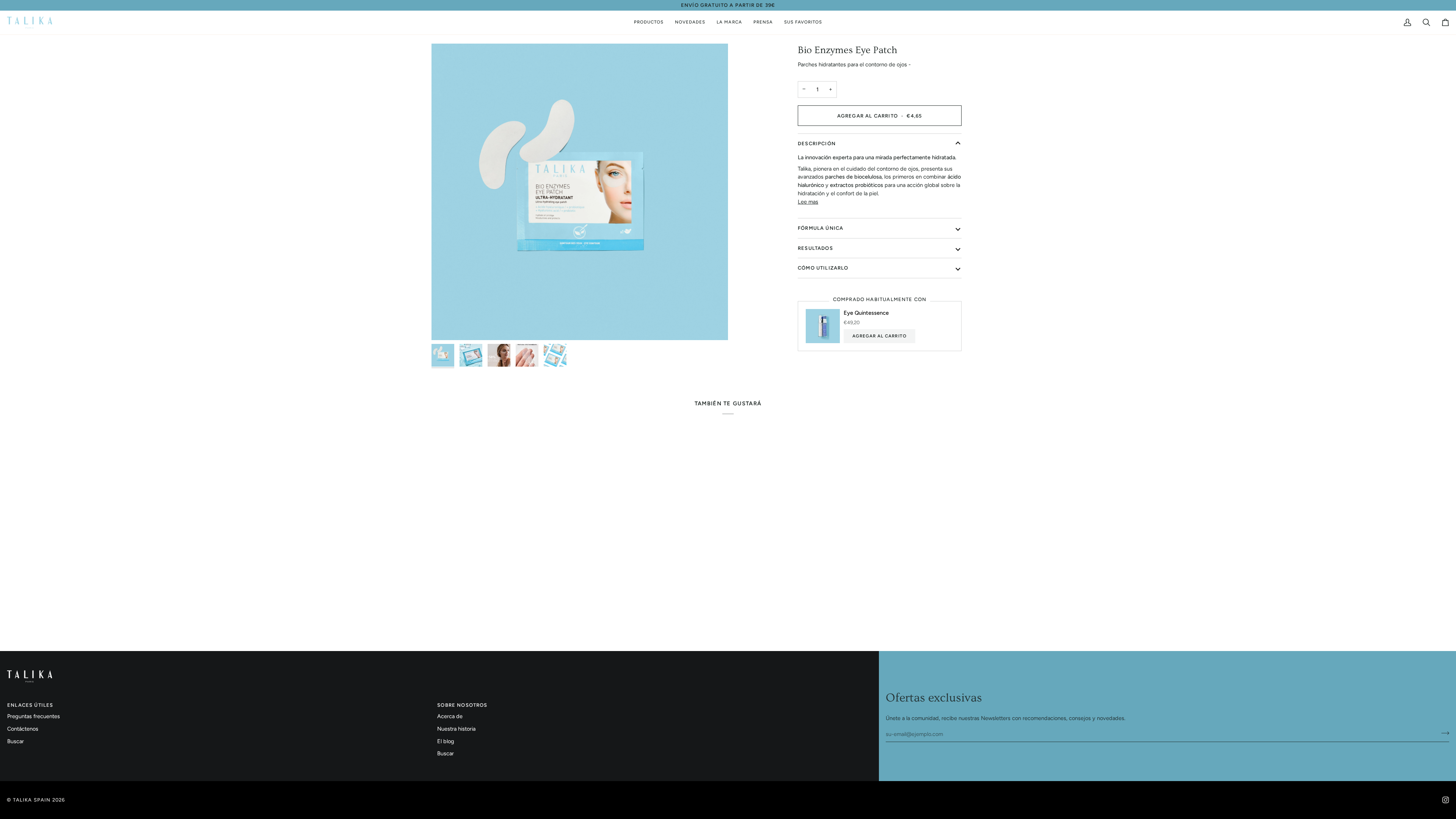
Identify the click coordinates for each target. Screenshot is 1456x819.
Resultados (815, 248)
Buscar (15, 741)
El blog (445, 741)
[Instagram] (1445, 800)
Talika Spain (31, 800)
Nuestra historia (456, 728)
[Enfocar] (579, 192)
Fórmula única (820, 228)
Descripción (817, 143)
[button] (648, 23)
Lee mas (808, 201)
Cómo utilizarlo (823, 268)
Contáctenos (22, 728)
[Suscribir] (1443, 733)
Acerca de (450, 716)
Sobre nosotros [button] (462, 705)
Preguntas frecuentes (33, 716)
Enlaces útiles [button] (30, 705)
